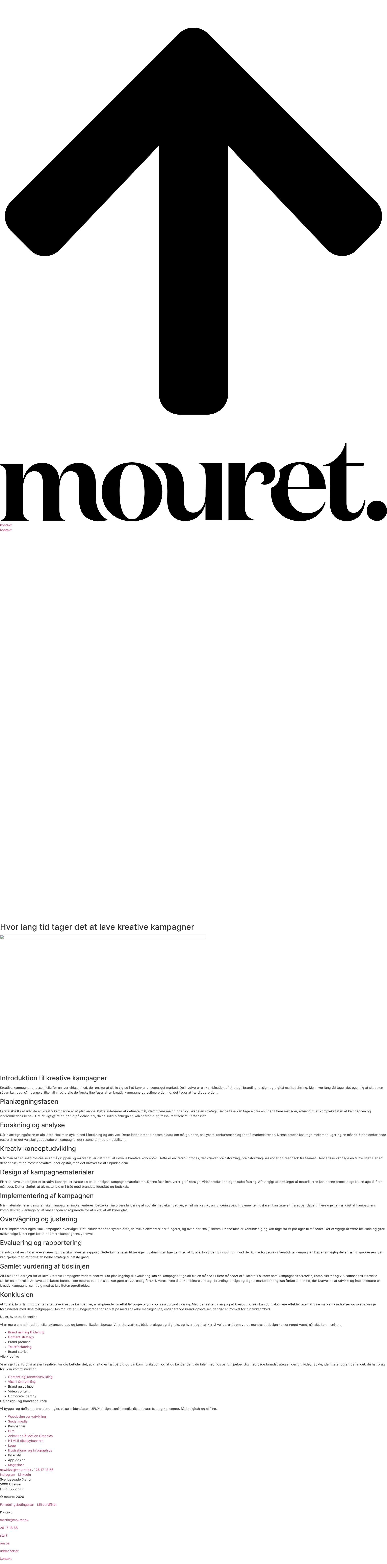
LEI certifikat (47, 1505)
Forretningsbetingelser (17, 1505)
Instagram (8, 1474)
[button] (193, 525)
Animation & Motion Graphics (30, 1436)
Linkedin (24, 1474)
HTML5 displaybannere (25, 1441)
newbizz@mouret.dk (15, 1470)
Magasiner (16, 1465)
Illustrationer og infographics (30, 1450)
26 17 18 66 (44, 1470)
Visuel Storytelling (22, 1382)
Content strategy (21, 1337)
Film (11, 1431)
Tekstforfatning (20, 1347)
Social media (18, 1421)
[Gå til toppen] (193, 441)
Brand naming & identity (26, 1332)
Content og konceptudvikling (30, 1377)
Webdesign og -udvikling (27, 1416)
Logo (12, 1445)
